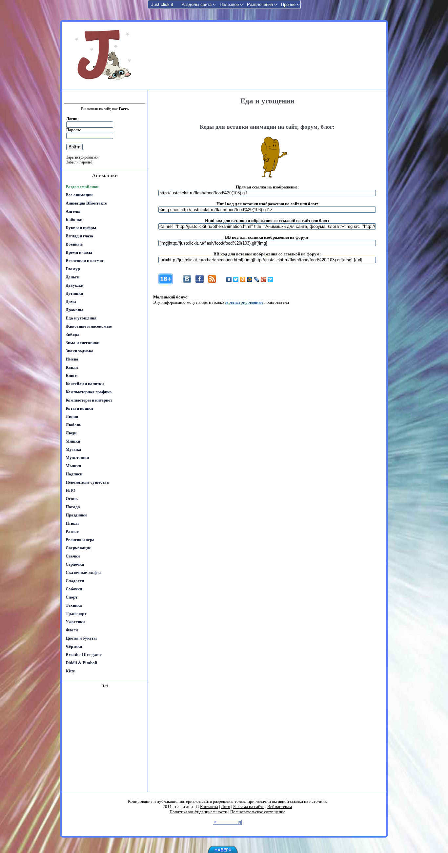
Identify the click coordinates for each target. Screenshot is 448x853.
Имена (72, 359)
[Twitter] (236, 279)
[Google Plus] (263, 279)
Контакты (209, 806)
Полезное (229, 4)
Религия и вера (80, 539)
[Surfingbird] (270, 279)
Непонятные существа (87, 482)
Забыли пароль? (79, 162)
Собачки (74, 588)
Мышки (73, 465)
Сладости (75, 580)
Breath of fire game (84, 654)
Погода (73, 506)
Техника (74, 605)
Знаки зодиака (79, 350)
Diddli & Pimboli (81, 662)
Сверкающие (78, 547)
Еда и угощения (81, 318)
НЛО (70, 490)
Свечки (73, 556)
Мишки (73, 441)
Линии (72, 416)
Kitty (70, 670)
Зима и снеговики (82, 342)
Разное (72, 531)
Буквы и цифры (81, 227)
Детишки (74, 293)
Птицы (72, 523)
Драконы (74, 309)
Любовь (73, 424)
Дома (71, 301)
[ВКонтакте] (229, 279)
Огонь (72, 498)
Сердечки (75, 564)
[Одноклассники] (242, 279)
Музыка (73, 449)
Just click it (162, 4)
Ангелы (73, 211)
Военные (74, 244)
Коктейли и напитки (85, 383)
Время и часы (79, 252)
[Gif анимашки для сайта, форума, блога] (104, 56)
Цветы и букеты (81, 638)
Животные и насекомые (89, 326)
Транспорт (76, 613)
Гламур (73, 268)
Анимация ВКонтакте (86, 203)
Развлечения (260, 4)
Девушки (74, 285)
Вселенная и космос (85, 260)
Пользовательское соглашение (257, 811)
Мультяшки (77, 457)
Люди (71, 432)
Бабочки (74, 219)
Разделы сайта (196, 4)
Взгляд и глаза (79, 235)
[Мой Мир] (249, 279)
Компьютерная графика (89, 391)
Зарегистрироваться (82, 157)
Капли (72, 367)
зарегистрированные (244, 302)
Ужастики (75, 621)
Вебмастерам (279, 806)
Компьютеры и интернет (89, 400)
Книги (71, 375)
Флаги (72, 629)
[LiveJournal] (256, 279)
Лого (225, 806)
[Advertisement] (266, 55)
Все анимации (79, 194)
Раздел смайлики (82, 186)
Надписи (74, 473)
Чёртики (74, 646)
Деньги (72, 276)
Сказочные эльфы (83, 572)
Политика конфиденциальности (198, 811)
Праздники (76, 515)
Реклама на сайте (248, 806)
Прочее (288, 4)
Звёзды (72, 334)
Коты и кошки (79, 408)
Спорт (71, 597)
